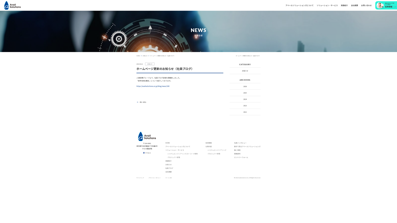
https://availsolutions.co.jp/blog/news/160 (152, 86)
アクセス (148, 153)
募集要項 (237, 154)
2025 (245, 93)
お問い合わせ (366, 5)
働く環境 (237, 150)
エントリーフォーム (241, 157)
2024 (245, 99)
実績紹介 (344, 5)
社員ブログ (169, 168)
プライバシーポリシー (154, 178)
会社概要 (354, 5)
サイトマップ (140, 178)
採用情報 (209, 143)
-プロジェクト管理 (173, 157)
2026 (245, 86)
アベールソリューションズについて (300, 5)
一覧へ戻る (142, 102)
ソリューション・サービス (327, 5)
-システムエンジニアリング (216, 150)
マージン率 (168, 178)
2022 (245, 112)
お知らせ (145, 56)
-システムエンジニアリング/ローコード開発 (182, 154)
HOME (138, 56)
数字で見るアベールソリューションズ (247, 146)
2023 (245, 105)
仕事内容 (209, 146)
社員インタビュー (240, 143)
